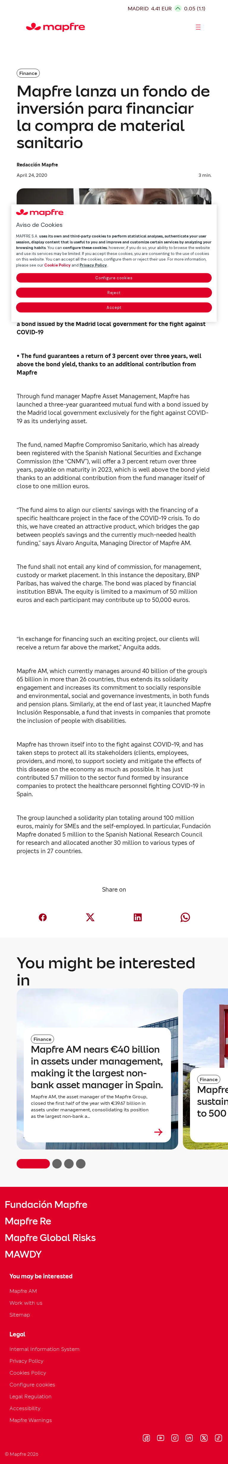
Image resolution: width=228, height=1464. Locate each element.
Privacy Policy (26, 1360)
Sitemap (20, 1314)
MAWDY (23, 1254)
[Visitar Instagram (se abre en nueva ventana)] (175, 1439)
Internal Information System (45, 1349)
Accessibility (25, 1408)
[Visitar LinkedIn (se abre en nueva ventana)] (189, 1439)
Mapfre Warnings (31, 1420)
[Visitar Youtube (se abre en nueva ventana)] (160, 1439)
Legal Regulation (31, 1396)
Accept (114, 307)
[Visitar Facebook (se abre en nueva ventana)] (146, 1439)
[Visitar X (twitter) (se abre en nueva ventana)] (204, 1439)
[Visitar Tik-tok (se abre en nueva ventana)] (218, 1439)
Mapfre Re (28, 1221)
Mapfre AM (23, 1291)
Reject (114, 292)
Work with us (26, 1302)
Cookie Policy (57, 265)
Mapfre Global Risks (50, 1238)
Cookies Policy (28, 1372)
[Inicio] (28, 27)
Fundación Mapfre (46, 1205)
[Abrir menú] (198, 27)
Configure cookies (113, 277)
